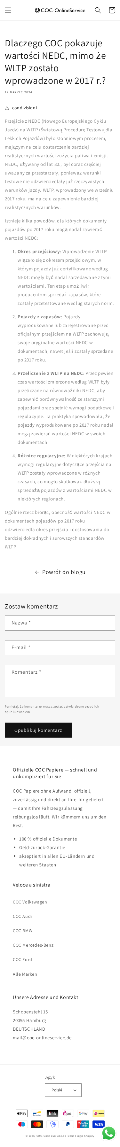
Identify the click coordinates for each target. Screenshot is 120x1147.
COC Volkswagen (30, 902)
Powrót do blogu (64, 572)
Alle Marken (25, 974)
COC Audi (22, 916)
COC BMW (22, 931)
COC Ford (22, 959)
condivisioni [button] (24, 108)
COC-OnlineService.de (51, 1135)
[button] (8, 10)
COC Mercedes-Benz (33, 945)
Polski (57, 1090)
